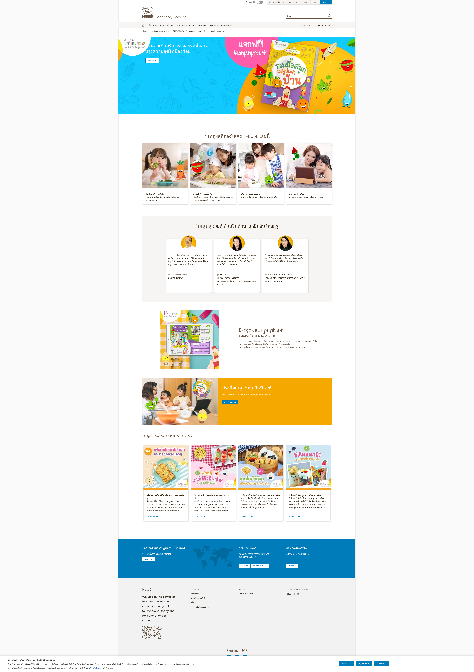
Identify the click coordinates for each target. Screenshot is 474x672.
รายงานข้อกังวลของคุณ (200, 607)
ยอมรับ (381, 664)
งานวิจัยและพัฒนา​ (260, 566)
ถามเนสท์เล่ (226, 25)
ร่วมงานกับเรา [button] (306, 25)
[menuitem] (305, 2)
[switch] (260, 2)
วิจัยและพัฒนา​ (247, 548)
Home (143, 25)
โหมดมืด (249, 2)
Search (329, 15)
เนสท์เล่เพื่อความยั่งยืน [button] (185, 25)
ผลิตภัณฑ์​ (292, 566)
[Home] (164, 13)
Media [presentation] (242, 589)
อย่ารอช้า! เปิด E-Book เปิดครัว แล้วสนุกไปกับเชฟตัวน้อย (246, 394)
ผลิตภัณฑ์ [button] (202, 25)
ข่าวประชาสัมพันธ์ (246, 594)
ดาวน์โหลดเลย (230, 402)
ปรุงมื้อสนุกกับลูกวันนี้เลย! (246, 387)
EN (315, 2)
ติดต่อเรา (326, 2)
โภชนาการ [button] (213, 25)
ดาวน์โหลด (152, 60)
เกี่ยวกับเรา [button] (152, 25)
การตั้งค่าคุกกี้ (346, 664)
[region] (237, 664)
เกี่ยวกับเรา (195, 594)
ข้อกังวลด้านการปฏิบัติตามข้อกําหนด (163, 548)
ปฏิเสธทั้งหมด (364, 664)
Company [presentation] (195, 589)
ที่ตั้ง (192, 602)
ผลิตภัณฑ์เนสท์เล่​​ (296, 548)
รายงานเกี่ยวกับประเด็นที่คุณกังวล (156, 553)
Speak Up (148, 559)
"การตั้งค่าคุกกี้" (95, 668)
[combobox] (306, 15)
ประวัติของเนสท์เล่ (198, 598)
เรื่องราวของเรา (166, 25)
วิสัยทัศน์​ (244, 566)
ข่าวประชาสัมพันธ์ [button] (323, 25)
